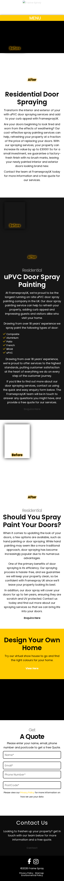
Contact (32, 848)
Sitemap (39, 873)
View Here (32, 668)
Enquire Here (32, 187)
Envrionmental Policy (32, 875)
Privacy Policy (27, 792)
